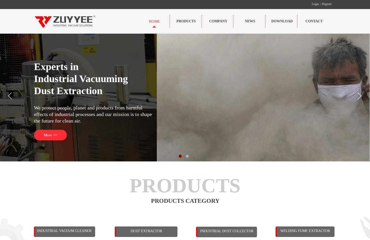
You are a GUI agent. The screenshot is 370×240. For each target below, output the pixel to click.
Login (315, 4)
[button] (180, 156)
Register (327, 4)
